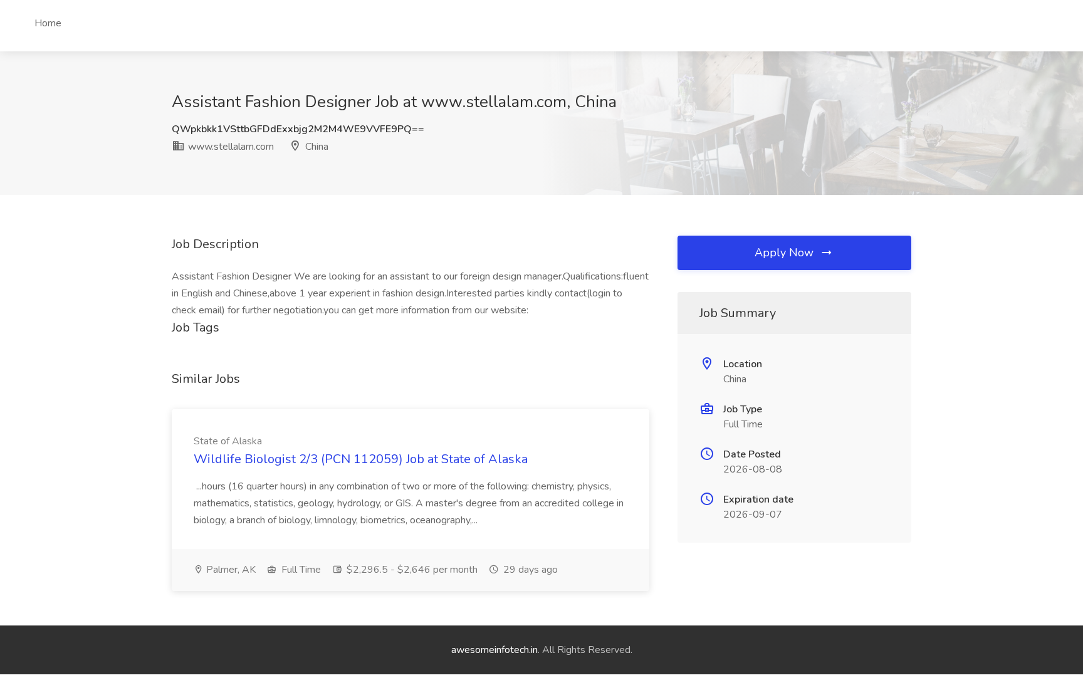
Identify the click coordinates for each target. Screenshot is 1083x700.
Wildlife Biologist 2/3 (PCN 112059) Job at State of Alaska (361, 459)
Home (47, 23)
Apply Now (786, 252)
